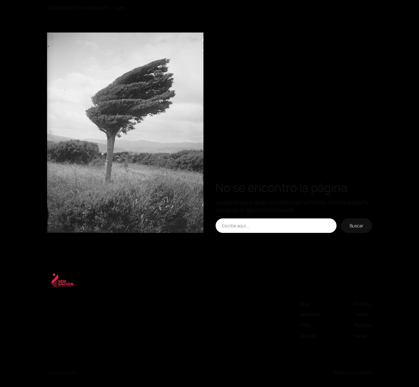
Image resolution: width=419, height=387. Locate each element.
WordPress (364, 372)
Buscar (356, 226)
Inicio (120, 8)
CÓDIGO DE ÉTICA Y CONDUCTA (78, 8)
